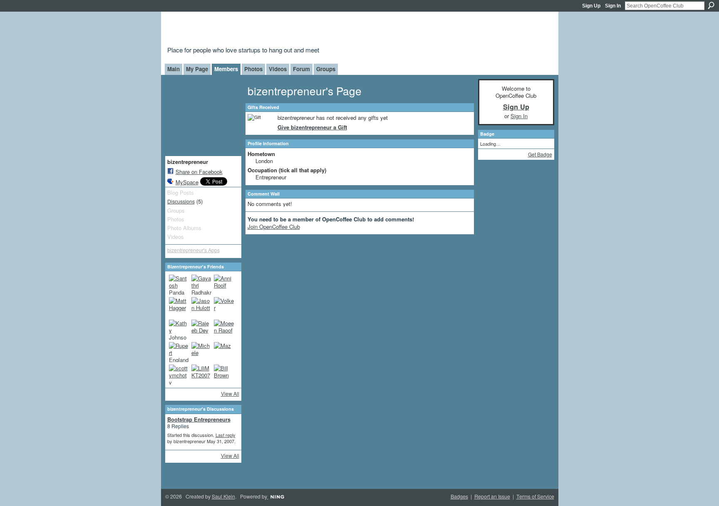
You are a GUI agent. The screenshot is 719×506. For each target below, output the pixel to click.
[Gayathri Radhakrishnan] (201, 285)
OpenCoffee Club (301, 30)
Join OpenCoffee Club (274, 227)
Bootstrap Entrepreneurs (199, 419)
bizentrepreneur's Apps (193, 250)
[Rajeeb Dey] (201, 330)
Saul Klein (223, 496)
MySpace (187, 182)
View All (230, 393)
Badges (459, 496)
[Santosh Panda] (179, 285)
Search (711, 5)
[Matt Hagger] (179, 307)
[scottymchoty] (179, 374)
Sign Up (591, 6)
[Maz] (224, 352)
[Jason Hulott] (201, 307)
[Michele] (201, 352)
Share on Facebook (199, 172)
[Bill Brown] (224, 374)
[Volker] (224, 307)
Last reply (226, 435)
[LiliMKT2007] (201, 374)
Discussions (181, 201)
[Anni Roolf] (224, 285)
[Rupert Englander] (179, 352)
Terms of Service (535, 496)
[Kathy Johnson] (179, 330)
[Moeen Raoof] (224, 330)
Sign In (613, 6)
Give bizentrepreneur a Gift (312, 127)
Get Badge (540, 154)
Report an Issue (492, 496)
